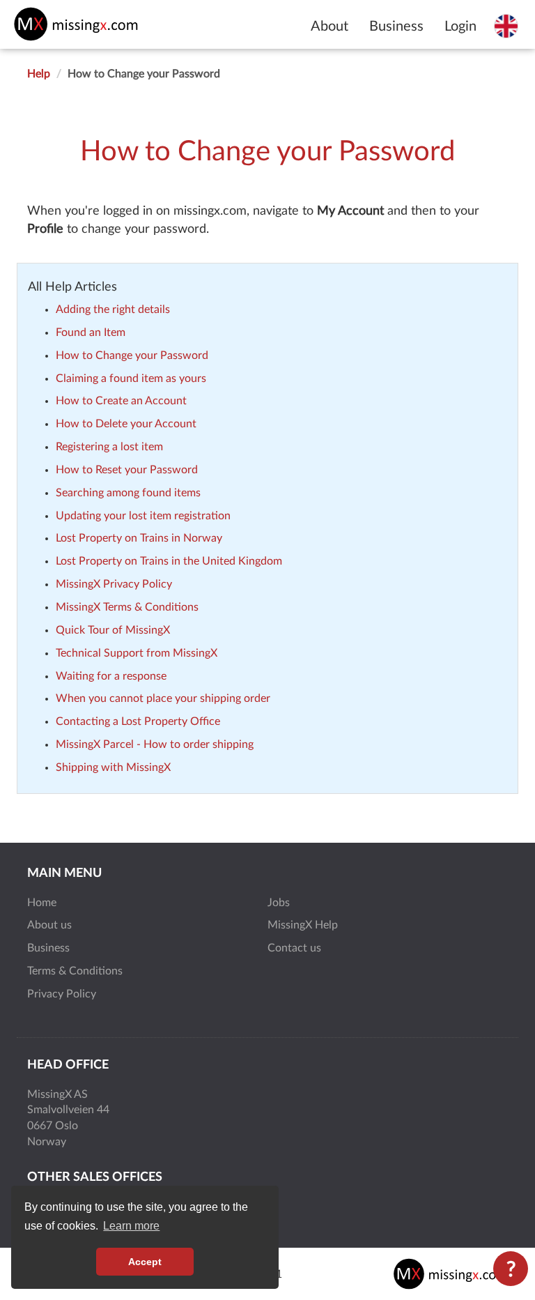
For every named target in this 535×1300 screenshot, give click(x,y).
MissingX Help (303, 925)
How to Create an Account (121, 400)
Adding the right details (113, 309)
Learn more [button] (131, 1226)
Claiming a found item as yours (131, 378)
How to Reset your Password (127, 469)
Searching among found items (128, 492)
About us (49, 925)
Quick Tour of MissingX (113, 630)
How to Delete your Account (126, 423)
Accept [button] (145, 1261)
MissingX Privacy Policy (114, 584)
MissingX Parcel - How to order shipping (155, 744)
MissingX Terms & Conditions (127, 607)
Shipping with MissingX (113, 767)
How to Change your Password (132, 355)
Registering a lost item (109, 446)
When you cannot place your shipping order (163, 698)
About (329, 26)
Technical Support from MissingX (136, 653)
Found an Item (90, 332)
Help (38, 73)
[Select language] (506, 26)
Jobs (279, 902)
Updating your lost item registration (143, 515)
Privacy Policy (61, 994)
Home (41, 902)
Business (396, 26)
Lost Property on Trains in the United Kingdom (169, 561)
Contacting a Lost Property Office (138, 721)
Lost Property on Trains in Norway (139, 538)
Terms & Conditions (75, 971)
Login (460, 26)
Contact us (294, 948)
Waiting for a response (111, 676)
